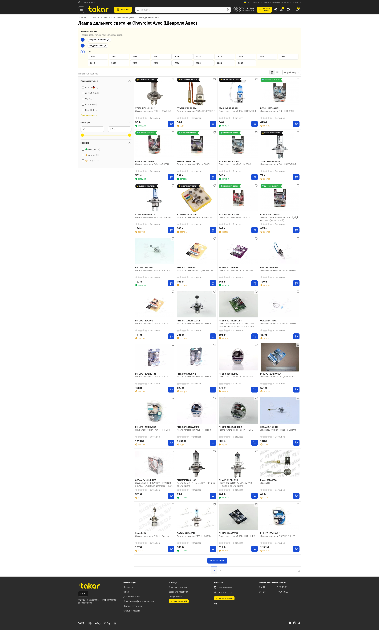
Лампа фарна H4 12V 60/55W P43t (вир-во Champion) (196, 484)
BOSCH (91, 87)
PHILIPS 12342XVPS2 (145, 427)
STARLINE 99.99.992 (145, 108)
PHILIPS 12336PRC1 (270, 267)
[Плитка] (272, 72)
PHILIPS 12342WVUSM (188, 427)
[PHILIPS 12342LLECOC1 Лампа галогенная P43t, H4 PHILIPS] (196, 304)
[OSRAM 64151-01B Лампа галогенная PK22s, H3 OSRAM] (279, 411)
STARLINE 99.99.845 (270, 161)
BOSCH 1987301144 (144, 161)
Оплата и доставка (261, 2)
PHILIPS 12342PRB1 (145, 321)
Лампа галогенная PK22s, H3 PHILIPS (195, 270)
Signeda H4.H (141, 533)
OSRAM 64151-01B (269, 427)
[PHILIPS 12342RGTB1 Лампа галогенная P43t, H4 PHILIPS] (154, 357)
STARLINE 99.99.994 (186, 108)
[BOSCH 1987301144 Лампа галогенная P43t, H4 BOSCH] (154, 145)
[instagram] (294, 622)
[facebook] (289, 622)
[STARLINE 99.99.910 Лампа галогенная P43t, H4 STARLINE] (196, 198)
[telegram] (215, 603)
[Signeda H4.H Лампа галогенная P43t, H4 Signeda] (154, 517)
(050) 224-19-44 (224, 587)
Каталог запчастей (132, 606)
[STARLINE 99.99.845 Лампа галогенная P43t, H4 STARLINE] (279, 145)
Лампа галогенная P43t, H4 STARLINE (153, 111)
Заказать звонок (226, 598)
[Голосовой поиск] (228, 10)
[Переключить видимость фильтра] (129, 81)
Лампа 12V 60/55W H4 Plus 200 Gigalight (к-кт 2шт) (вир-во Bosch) (279, 218)
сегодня (94, 149)
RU (81, 594)
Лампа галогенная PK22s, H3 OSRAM (278, 323)
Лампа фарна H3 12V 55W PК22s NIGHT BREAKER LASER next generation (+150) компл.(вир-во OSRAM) (154, 484)
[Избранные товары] (288, 10)
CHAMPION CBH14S (186, 480)
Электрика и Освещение (122, 17)
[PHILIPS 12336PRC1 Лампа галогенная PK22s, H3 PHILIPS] (279, 251)
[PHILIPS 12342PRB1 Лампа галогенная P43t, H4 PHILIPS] (154, 304)
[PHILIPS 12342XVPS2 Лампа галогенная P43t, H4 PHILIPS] (154, 411)
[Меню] (81, 10)
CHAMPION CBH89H (228, 480)
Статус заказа (175, 596)
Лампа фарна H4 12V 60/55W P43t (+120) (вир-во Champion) (235, 484)
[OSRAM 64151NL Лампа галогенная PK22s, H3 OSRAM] (279, 304)
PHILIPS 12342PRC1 (145, 267)
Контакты (297, 2)
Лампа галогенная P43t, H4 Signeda (152, 536)
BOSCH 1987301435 (270, 214)
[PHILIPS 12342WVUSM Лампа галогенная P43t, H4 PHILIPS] (196, 411)
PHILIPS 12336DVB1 (228, 533)
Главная (83, 17)
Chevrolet (95, 17)
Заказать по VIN (180, 601)
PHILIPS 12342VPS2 (228, 374)
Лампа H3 (265, 483)
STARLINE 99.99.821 (228, 108)
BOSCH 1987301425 (186, 161)
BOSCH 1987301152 (270, 108)
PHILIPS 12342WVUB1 (270, 374)
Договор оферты (131, 596)
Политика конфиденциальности (138, 601)
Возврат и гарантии (178, 592)
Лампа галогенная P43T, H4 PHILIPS (277, 536)
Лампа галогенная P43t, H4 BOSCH (277, 111)
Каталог (125, 9)
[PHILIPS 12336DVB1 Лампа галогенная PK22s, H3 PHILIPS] (238, 517)
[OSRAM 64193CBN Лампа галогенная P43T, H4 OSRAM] (196, 517)
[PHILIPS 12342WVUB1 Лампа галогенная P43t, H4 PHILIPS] (279, 357)
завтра (93, 155)
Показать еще (217, 560)
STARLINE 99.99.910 (186, 214)
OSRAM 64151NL (268, 321)
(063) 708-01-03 (224, 593)
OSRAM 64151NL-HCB (145, 480)
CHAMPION (92, 93)
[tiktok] (299, 622)
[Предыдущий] (138, 91)
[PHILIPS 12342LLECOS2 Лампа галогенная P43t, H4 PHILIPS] (238, 411)
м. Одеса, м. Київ (88, 2)
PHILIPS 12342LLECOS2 (230, 427)
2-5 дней (93, 160)
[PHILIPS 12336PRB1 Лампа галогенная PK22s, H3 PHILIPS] (196, 251)
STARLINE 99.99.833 (145, 214)
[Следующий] (171, 91)
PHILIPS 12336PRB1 (186, 267)
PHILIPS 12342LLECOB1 (230, 321)
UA (248, 2)
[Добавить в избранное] (173, 79)
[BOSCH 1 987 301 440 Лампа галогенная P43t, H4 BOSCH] (238, 145)
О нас (126, 592)
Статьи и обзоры (131, 611)
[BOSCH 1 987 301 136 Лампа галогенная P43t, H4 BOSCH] (238, 198)
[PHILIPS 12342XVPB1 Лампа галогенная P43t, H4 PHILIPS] (196, 357)
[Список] (277, 72)
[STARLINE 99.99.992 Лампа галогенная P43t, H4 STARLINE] (154, 92)
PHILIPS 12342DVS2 (270, 533)
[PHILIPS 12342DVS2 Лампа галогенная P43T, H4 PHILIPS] (279, 517)
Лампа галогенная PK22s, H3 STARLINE (196, 111)
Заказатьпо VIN (266, 9)
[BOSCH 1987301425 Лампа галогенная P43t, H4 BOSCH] (196, 145)
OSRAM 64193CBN (186, 533)
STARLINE (91, 110)
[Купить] (171, 124)
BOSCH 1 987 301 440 (229, 161)
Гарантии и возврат (280, 2)
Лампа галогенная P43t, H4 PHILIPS (152, 270)
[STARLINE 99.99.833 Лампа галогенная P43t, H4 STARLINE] (154, 198)
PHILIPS (91, 104)
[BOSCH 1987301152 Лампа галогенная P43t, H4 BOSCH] (279, 92)
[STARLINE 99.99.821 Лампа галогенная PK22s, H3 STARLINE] (238, 92)
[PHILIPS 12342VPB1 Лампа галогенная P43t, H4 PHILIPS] (238, 251)
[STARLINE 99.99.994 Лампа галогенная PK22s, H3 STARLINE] (196, 92)
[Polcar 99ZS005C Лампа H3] (279, 464)
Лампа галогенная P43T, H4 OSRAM (194, 536)
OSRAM (90, 99)
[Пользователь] (275, 10)
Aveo (105, 17)
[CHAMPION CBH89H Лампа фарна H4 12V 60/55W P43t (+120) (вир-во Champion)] (238, 464)
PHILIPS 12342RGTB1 (145, 374)
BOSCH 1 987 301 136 (229, 214)
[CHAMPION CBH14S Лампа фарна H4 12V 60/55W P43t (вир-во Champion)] (196, 464)
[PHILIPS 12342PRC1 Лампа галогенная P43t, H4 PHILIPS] (154, 251)
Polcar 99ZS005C (268, 480)
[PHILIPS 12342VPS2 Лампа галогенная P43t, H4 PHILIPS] (238, 357)
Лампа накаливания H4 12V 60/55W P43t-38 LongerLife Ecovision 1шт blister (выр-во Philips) (237, 325)
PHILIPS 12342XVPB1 (187, 374)
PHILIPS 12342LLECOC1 (188, 321)
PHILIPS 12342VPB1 (228, 267)
